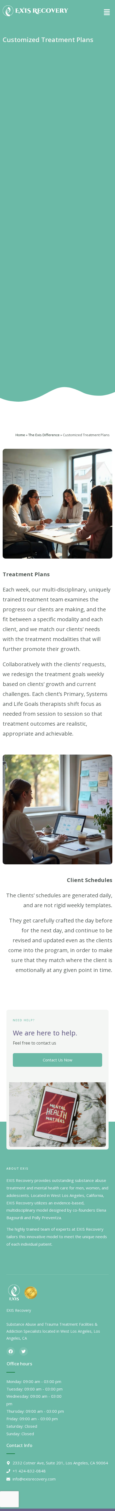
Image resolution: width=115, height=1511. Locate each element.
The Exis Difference (44, 434)
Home (20, 434)
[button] (107, 12)
